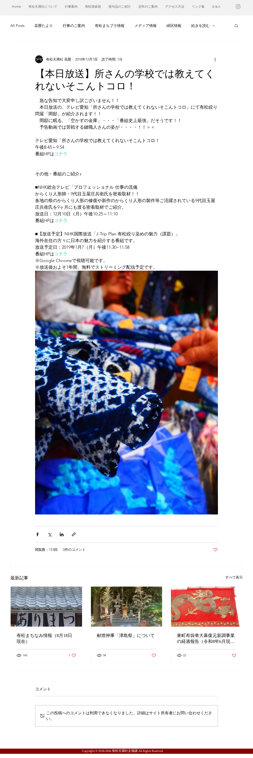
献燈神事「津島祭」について (126, 635)
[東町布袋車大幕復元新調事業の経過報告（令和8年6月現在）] (206, 607)
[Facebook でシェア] (37, 534)
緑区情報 (174, 25)
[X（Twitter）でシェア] (49, 534)
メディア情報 (145, 25)
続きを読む (200, 25)
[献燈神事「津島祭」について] (126, 607)
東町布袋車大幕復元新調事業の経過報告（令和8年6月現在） (206, 638)
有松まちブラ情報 (110, 25)
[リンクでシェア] (73, 534)
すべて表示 (234, 577)
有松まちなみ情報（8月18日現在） (44, 638)
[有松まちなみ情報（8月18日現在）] (46, 607)
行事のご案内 (74, 25)
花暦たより (43, 25)
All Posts (17, 25)
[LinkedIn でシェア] (61, 534)
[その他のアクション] (215, 59)
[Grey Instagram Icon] (238, 6)
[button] (236, 25)
